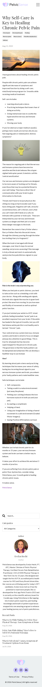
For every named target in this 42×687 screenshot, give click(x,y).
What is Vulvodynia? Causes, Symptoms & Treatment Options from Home (20, 642)
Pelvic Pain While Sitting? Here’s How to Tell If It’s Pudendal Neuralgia (19, 631)
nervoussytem (7, 36)
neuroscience (17, 36)
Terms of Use (14, 677)
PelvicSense (7, 487)
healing (27, 32)
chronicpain (6, 32)
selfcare (5, 40)
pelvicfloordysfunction (30, 36)
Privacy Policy (27, 677)
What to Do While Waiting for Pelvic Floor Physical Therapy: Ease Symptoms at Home (20, 621)
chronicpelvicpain (17, 32)
